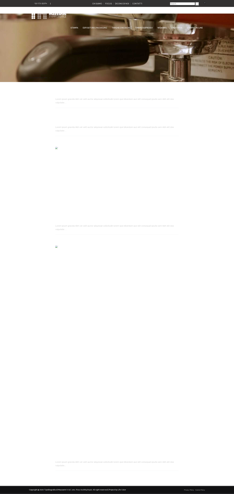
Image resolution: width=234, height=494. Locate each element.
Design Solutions (68, 93)
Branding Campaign (70, 121)
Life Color (122, 490)
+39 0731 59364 (40, 3)
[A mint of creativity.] (117, 180)
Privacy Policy (189, 490)
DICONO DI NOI (122, 4)
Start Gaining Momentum (74, 456)
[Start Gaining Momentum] (117, 347)
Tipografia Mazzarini (38, 78)
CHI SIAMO (97, 4)
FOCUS (108, 4)
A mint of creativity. (70, 220)
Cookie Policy (200, 490)
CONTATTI (137, 4)
